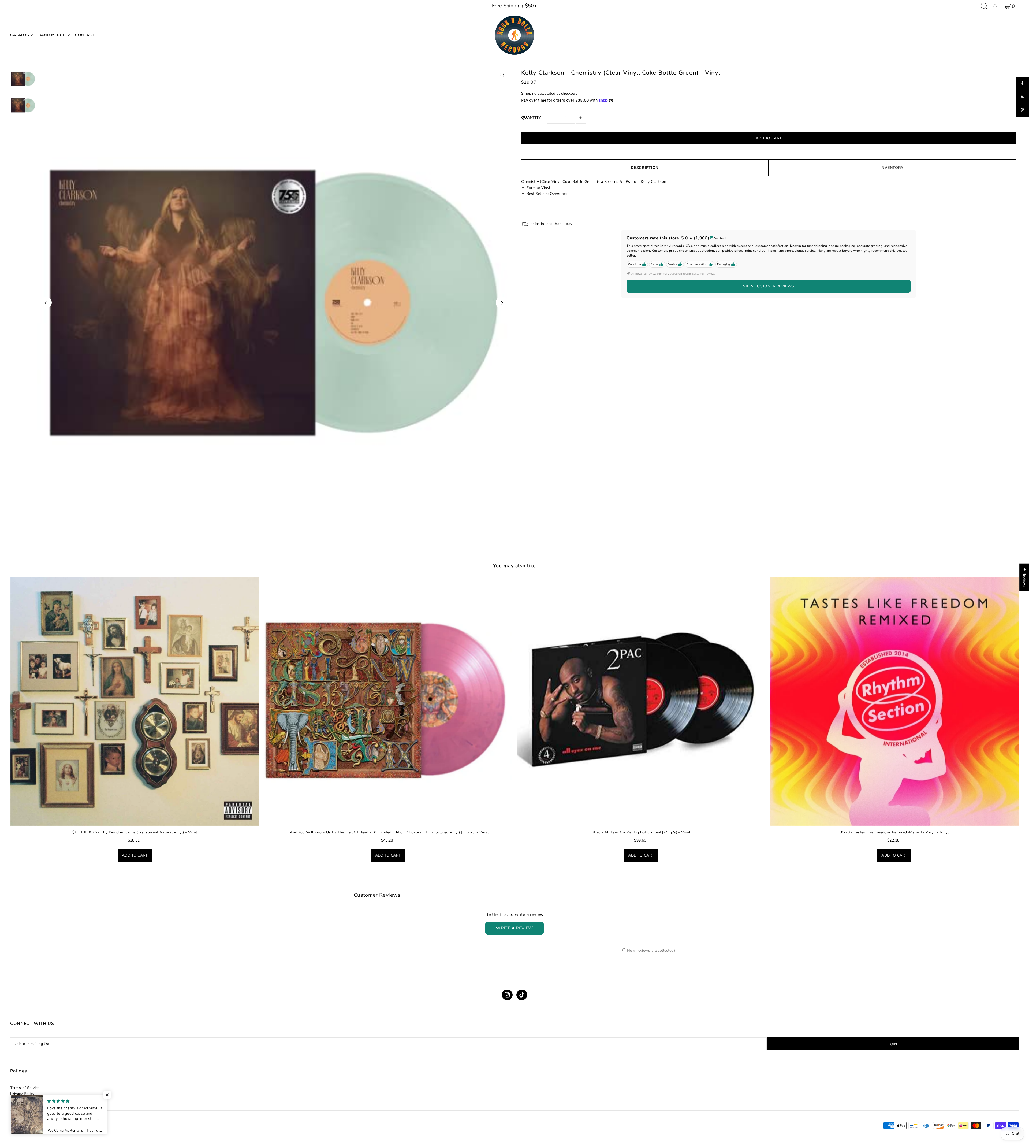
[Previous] (46, 303)
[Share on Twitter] (1022, 96)
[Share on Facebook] (1022, 83)
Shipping (529, 93)
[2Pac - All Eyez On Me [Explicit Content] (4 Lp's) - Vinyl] (641, 701)
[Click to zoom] (502, 75)
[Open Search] (984, 6)
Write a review (514, 928)
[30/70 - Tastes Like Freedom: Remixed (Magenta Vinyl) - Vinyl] (894, 701)
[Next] (502, 303)
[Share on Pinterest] (1022, 110)
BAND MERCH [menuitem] (52, 35)
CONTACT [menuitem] (85, 35)
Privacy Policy (22, 1093)
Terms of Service (24, 1087)
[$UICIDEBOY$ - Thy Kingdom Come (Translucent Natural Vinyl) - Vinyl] (134, 701)
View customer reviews (768, 286)
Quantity (531, 117)
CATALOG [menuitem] (19, 35)
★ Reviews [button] (1024, 577)
